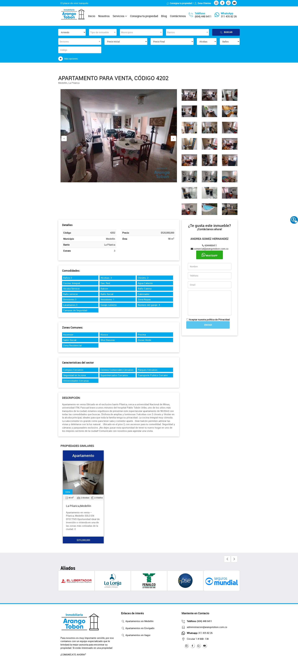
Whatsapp (211, 255)
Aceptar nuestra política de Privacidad (209, 319)
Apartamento (83, 455)
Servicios (118, 16)
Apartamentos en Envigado (139, 628)
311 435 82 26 (229, 16)
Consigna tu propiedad (181, 3)
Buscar (228, 32)
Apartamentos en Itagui (137, 635)
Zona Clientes (204, 3)
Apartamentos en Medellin (139, 621)
